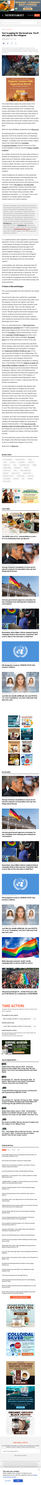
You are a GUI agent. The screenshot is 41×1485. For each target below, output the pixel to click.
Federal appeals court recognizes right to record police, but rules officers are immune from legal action (20, 1206)
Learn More (8, 1480)
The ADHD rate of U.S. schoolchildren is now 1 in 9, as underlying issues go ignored (19, 537)
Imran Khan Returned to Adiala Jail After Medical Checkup (18, 1171)
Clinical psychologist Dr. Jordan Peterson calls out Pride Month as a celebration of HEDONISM (19, 993)
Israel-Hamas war (19, 50)
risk (34, 51)
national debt (27, 473)
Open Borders (15, 51)
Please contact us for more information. (12, 1035)
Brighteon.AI (22, 225)
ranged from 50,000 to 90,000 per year (17, 351)
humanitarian (29, 49)
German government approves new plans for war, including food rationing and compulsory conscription (19, 602)
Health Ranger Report (9, 1060)
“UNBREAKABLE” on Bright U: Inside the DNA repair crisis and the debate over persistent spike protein (20, 1182)
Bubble (20, 48)
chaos (23, 48)
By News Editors (5, 39)
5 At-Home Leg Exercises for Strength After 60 (14, 1275)
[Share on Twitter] (12, 43)
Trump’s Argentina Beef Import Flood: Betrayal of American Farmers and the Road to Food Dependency (18, 1218)
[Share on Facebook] (8, 43)
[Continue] (37, 1451)
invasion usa (9, 50)
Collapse (9, 29)
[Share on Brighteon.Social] (4, 43)
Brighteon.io (7, 223)
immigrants (35, 49)
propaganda (25, 51)
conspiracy (32, 48)
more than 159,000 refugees (15, 335)
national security (7, 51)
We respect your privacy (20, 1455)
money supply (31, 50)
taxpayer (37, 51)
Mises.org (34, 129)
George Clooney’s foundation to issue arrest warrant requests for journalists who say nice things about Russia (19, 569)
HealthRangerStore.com (22, 229)
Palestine (20, 51)
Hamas (24, 49)
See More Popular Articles (20, 1297)
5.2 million (11, 332)
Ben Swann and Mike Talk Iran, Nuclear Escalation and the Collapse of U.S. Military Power (20, 1123)
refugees (30, 51)
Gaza (13, 49)
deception (4, 49)
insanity (3, 50)
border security (15, 48)
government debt (18, 49)
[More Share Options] (16, 43)
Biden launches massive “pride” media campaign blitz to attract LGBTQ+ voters (17, 962)
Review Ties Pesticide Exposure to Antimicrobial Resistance (18, 1235)
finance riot (8, 49)
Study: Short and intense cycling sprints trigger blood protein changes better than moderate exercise (18, 1292)
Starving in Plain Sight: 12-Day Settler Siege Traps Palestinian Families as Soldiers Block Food (18, 1229)
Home (3, 29)
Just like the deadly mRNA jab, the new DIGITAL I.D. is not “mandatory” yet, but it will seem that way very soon (19, 698)
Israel (13, 50)
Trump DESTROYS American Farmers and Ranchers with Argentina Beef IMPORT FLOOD (19, 1091)
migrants (25, 50)
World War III (5, 52)
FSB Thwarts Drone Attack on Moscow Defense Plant (16, 1160)
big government (8, 48)
